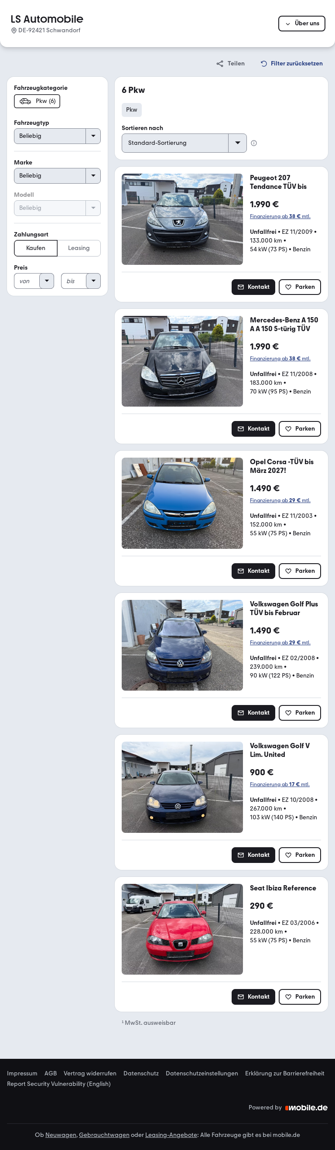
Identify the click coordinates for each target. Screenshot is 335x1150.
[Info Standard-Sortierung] (253, 143)
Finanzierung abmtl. (280, 216)
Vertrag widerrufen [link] (90, 1073)
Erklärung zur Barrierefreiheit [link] (285, 1073)
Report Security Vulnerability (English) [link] (59, 1084)
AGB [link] (50, 1073)
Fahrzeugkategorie (41, 88)
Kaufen (35, 248)
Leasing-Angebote (171, 1135)
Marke (23, 162)
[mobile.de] (306, 1107)
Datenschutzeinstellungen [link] (202, 1073)
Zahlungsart (31, 234)
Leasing (79, 248)
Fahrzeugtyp (31, 123)
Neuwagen (60, 1135)
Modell (24, 195)
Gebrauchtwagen (104, 1135)
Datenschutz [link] (141, 1073)
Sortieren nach (142, 128)
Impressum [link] (22, 1073)
